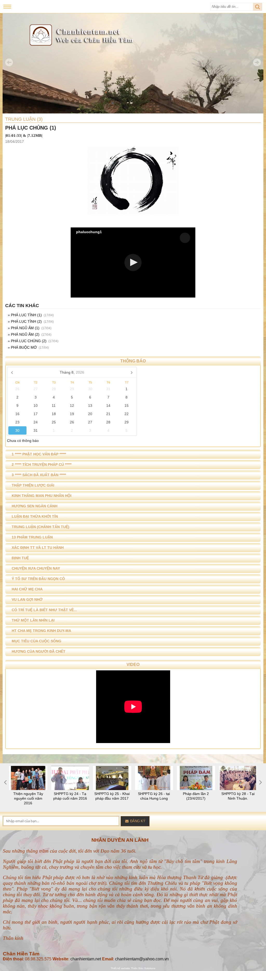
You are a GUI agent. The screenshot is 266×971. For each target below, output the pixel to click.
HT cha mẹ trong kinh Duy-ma (41, 631)
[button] (133, 262)
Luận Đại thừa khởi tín (35, 516)
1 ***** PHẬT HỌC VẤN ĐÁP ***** (39, 454)
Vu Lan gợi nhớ (27, 599)
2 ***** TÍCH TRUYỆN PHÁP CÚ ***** (41, 464)
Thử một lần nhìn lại (33, 620)
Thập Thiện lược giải (33, 485)
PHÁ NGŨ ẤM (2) (25, 334)
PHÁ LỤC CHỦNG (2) (29, 341)
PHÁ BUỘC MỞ (24, 347)
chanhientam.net (85, 959)
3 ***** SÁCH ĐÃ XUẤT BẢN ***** (39, 475)
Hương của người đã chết (38, 651)
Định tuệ (20, 558)
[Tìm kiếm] (257, 7)
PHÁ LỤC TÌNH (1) (26, 315)
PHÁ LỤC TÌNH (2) (26, 321)
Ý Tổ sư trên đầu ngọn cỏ (38, 579)
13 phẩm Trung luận (32, 537)
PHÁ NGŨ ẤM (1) (25, 328)
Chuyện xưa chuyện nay (36, 568)
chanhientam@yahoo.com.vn (142, 959)
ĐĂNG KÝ (137, 821)
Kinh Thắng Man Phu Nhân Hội (41, 496)
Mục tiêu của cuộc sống (36, 641)
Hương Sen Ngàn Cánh (34, 506)
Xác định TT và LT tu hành (38, 547)
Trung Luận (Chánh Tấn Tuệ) (40, 527)
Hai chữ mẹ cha (27, 589)
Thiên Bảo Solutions (143, 968)
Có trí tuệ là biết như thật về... (44, 610)
